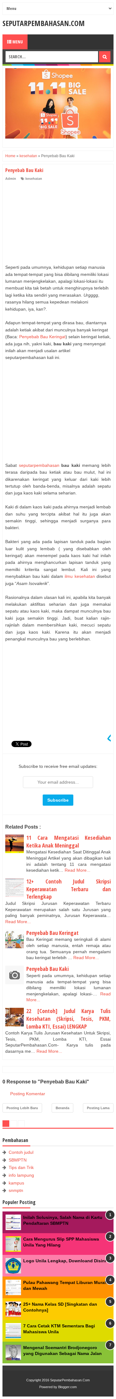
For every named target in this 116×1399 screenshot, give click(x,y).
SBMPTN (18, 1160)
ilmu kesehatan (80, 576)
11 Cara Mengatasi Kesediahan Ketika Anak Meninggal (68, 841)
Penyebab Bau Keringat (42, 336)
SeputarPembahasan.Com (43, 23)
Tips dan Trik (21, 1167)
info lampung (21, 1175)
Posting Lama (98, 1108)
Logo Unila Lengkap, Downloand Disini (64, 1260)
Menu (17, 42)
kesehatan (33, 178)
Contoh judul (21, 1152)
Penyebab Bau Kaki (47, 968)
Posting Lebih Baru (22, 1108)
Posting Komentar (27, 1093)
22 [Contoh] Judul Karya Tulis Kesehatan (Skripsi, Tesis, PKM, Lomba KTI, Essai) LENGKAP (68, 1018)
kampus (16, 1182)
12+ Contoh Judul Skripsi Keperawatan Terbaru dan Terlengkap (68, 889)
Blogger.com (67, 1387)
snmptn (16, 1190)
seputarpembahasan (38, 465)
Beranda (62, 1108)
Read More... (77, 870)
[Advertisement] (51, 223)
